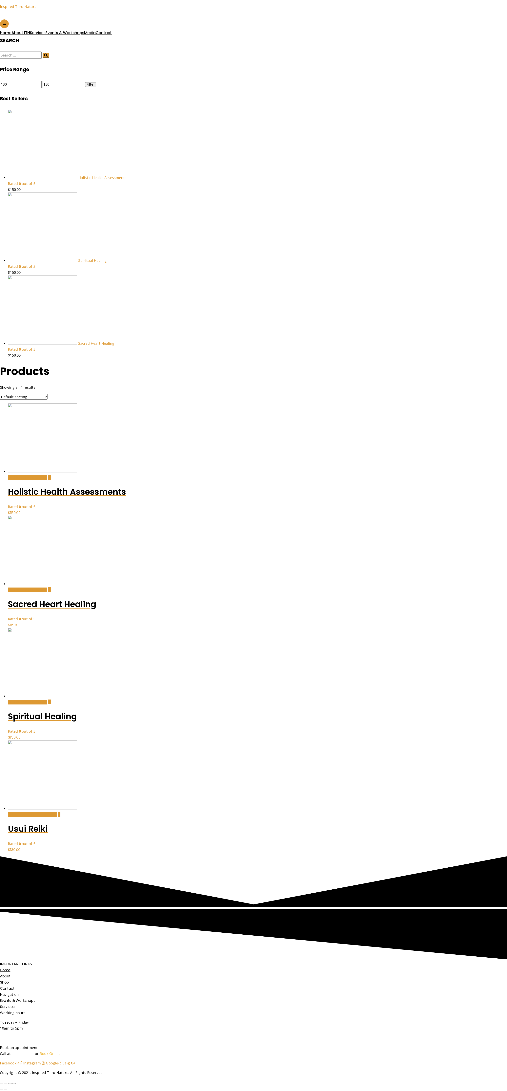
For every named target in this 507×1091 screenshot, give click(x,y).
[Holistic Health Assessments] (49, 477)
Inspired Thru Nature (18, 6)
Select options (32, 814)
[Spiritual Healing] (49, 702)
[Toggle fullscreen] (9, 1083)
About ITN (20, 32)
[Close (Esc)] (1, 1083)
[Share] (5, 1083)
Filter (91, 84)
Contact (104, 32)
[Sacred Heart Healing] (49, 589)
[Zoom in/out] (14, 1083)
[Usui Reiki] (59, 814)
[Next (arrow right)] (5, 1089)
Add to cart (27, 477)
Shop (4, 982)
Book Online (50, 1053)
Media (90, 32)
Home (5, 32)
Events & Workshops (65, 32)
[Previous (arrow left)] (1, 1089)
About (5, 976)
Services (38, 32)
